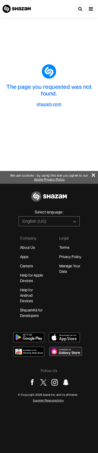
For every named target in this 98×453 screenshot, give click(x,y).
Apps (24, 256)
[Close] (95, 174)
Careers (26, 266)
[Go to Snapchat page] (66, 382)
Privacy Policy (70, 256)
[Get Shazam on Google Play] (28, 337)
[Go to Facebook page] (32, 382)
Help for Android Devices (26, 295)
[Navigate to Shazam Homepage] (16, 9)
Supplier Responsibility (48, 400)
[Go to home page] (49, 199)
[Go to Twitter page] (43, 382)
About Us (27, 247)
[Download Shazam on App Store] (64, 337)
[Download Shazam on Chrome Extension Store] (28, 351)
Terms (64, 247)
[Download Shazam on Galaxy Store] (65, 351)
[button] (91, 9)
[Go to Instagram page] (54, 382)
